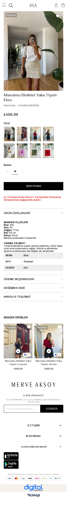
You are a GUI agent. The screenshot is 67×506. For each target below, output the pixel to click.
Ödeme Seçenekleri (19, 279)
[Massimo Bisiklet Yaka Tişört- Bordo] (35, 134)
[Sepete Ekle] (18, 351)
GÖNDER (52, 408)
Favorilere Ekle (29, 327)
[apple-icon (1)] (19, 456)
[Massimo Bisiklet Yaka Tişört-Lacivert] (22, 134)
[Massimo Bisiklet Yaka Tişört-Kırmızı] (48, 150)
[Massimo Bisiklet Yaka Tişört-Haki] (35, 150)
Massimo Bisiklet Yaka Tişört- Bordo (49, 362)
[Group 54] (33, 384)
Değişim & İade (14, 287)
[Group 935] (34, 478)
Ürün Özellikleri (17, 213)
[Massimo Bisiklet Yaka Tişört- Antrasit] (48, 134)
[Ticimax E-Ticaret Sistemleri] (33, 496)
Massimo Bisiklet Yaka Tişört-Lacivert (18, 362)
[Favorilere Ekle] (57, 16)
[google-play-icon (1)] (19, 464)
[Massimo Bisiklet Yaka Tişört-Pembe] (22, 150)
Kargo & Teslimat (17, 296)
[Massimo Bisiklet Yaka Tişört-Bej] (9, 150)
